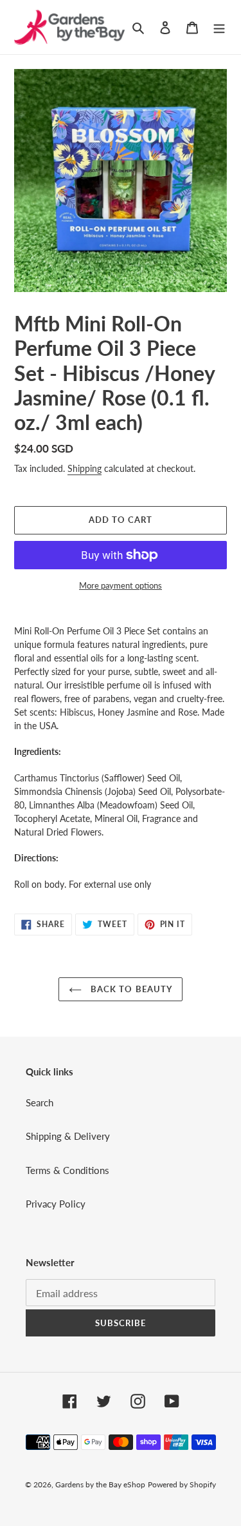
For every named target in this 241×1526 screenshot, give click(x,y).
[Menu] (219, 27)
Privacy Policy (55, 1203)
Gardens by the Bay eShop (100, 1484)
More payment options (120, 585)
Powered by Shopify (182, 1484)
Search (39, 1102)
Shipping (84, 468)
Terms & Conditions (67, 1170)
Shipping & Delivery (68, 1136)
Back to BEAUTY (130, 989)
